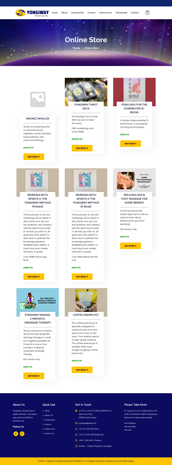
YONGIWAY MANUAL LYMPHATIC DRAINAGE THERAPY (37, 318)
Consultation (77, 12)
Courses (91, 12)
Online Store (105, 12)
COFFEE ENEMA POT (86, 314)
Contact (135, 12)
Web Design (128, 461)
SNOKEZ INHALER (37, 118)
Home (55, 12)
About (64, 12)
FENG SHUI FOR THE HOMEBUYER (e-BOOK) (134, 108)
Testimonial (121, 12)
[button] (33, 156)
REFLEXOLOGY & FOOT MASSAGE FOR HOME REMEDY (134, 198)
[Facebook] (15, 433)
